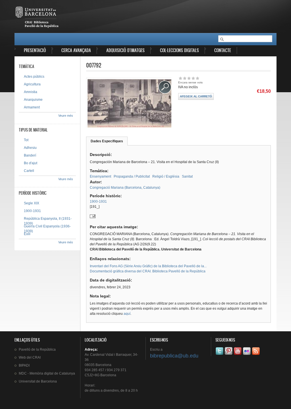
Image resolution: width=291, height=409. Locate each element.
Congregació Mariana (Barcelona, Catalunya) (125, 188)
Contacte (222, 50)
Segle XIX (31, 203)
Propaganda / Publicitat (132, 176)
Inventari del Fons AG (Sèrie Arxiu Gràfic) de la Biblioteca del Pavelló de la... (148, 266)
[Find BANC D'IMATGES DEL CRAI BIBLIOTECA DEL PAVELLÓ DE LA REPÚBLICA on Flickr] (247, 355)
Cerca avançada (76, 50)
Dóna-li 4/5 (193, 78)
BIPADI (24, 365)
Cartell (29, 171)
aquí (127, 314)
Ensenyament (100, 176)
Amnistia (30, 92)
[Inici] (37, 18)
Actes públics (34, 77)
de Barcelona (38, 381)
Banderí (30, 155)
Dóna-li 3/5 (189, 78)
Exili (27, 234)
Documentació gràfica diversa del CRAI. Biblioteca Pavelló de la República (147, 271)
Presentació (35, 50)
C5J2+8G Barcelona (100, 375)
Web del (30, 357)
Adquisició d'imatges (125, 50)
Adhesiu (30, 148)
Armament (32, 107)
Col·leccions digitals (179, 50)
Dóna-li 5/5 (197, 78)
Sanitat (187, 176)
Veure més (65, 115)
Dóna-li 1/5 (180, 78)
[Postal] (92, 218)
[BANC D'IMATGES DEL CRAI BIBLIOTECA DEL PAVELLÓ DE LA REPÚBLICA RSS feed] (256, 355)
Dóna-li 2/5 (184, 78)
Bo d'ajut (30, 163)
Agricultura (32, 84)
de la (37, 350)
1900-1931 (98, 202)
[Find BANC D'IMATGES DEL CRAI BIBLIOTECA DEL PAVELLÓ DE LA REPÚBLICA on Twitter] (220, 355)
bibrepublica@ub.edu (174, 356)
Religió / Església (165, 176)
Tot (26, 140)
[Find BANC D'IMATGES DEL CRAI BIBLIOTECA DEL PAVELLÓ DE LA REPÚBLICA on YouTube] (238, 355)
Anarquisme (33, 100)
